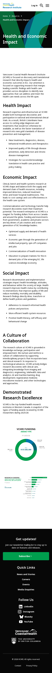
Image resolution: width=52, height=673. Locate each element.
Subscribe (24, 556)
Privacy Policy (31, 665)
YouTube (28, 621)
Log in (34, 5)
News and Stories (26, 574)
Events (26, 584)
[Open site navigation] (47, 5)
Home (5, 16)
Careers (26, 579)
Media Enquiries (26, 589)
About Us (15, 16)
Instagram (28, 611)
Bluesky (29, 616)
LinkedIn (28, 606)
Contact (18, 665)
